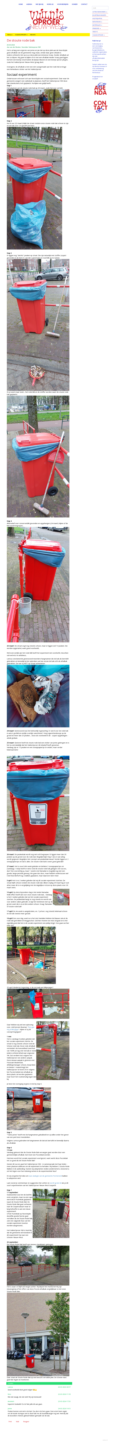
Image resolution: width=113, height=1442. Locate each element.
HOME (21, 4)
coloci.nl (105, 1440)
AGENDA (29, 4)
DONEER (74, 4)
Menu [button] (9, 35)
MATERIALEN (96, 25)
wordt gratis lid (55, 1183)
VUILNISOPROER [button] (20, 35)
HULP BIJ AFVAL (97, 18)
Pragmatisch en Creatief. (97, 78)
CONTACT (84, 4)
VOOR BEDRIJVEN (62, 4)
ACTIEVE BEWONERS (99, 12)
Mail (17, 1421)
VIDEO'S (95, 32)
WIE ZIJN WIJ (39, 4)
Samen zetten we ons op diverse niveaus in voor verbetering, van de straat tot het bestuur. (99, 68)
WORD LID (50, 4)
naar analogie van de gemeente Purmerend (45, 1176)
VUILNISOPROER (98, 35)
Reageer (26, 1421)
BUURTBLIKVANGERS (99, 15)
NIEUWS (33, 35)
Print (10, 1421)
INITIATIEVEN (96, 22)
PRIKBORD (96, 28)
